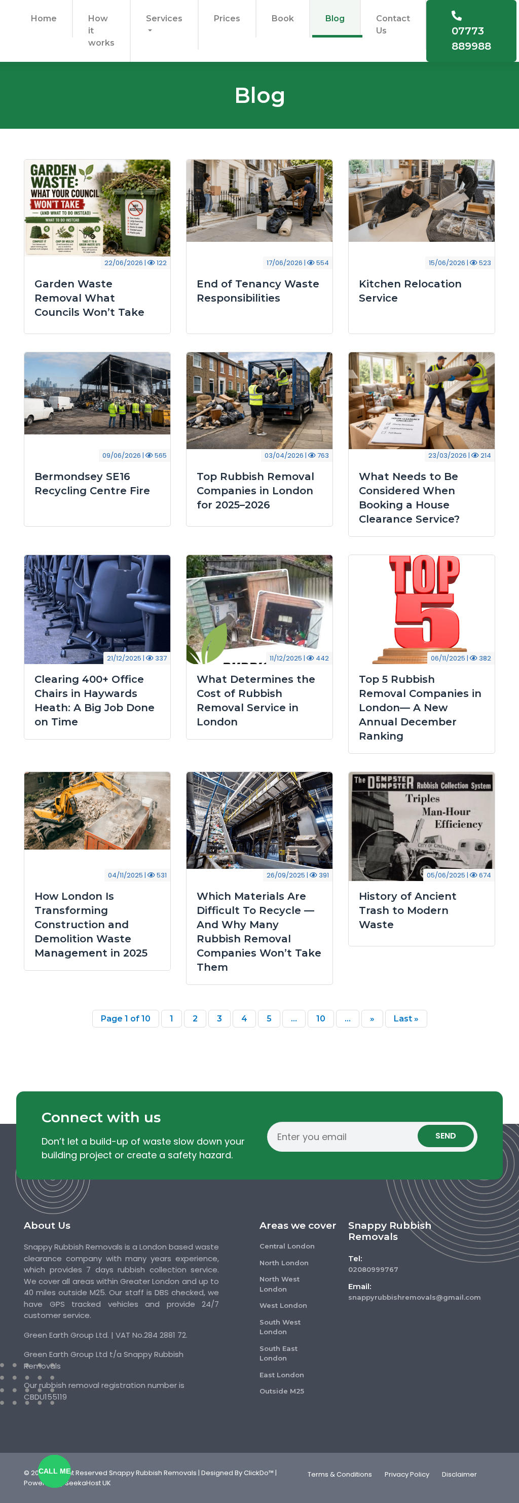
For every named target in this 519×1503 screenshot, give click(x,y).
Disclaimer (459, 1474)
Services (164, 18)
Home (44, 18)
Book (283, 18)
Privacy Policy (407, 1474)
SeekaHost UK (88, 1483)
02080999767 (373, 1269)
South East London (279, 1353)
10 (320, 1018)
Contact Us (393, 24)
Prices (227, 18)
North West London (280, 1284)
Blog (335, 18)
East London (282, 1375)
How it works (101, 31)
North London (284, 1263)
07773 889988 (471, 38)
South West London (280, 1327)
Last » (406, 1018)
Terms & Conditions (340, 1474)
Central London (287, 1246)
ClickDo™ (259, 1473)
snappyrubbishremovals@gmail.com (393, 1297)
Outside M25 (282, 1391)
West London (283, 1305)
